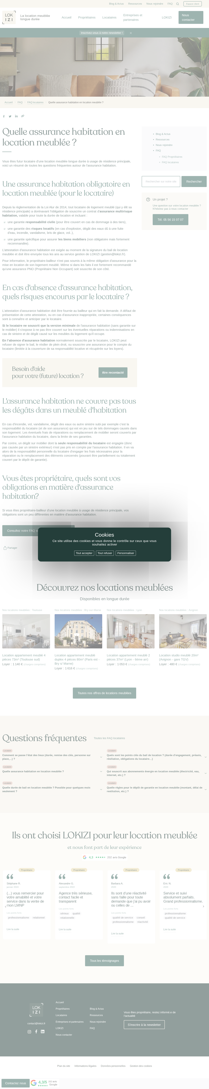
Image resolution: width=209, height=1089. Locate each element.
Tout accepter (84, 553)
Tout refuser (105, 553)
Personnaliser (125, 553)
